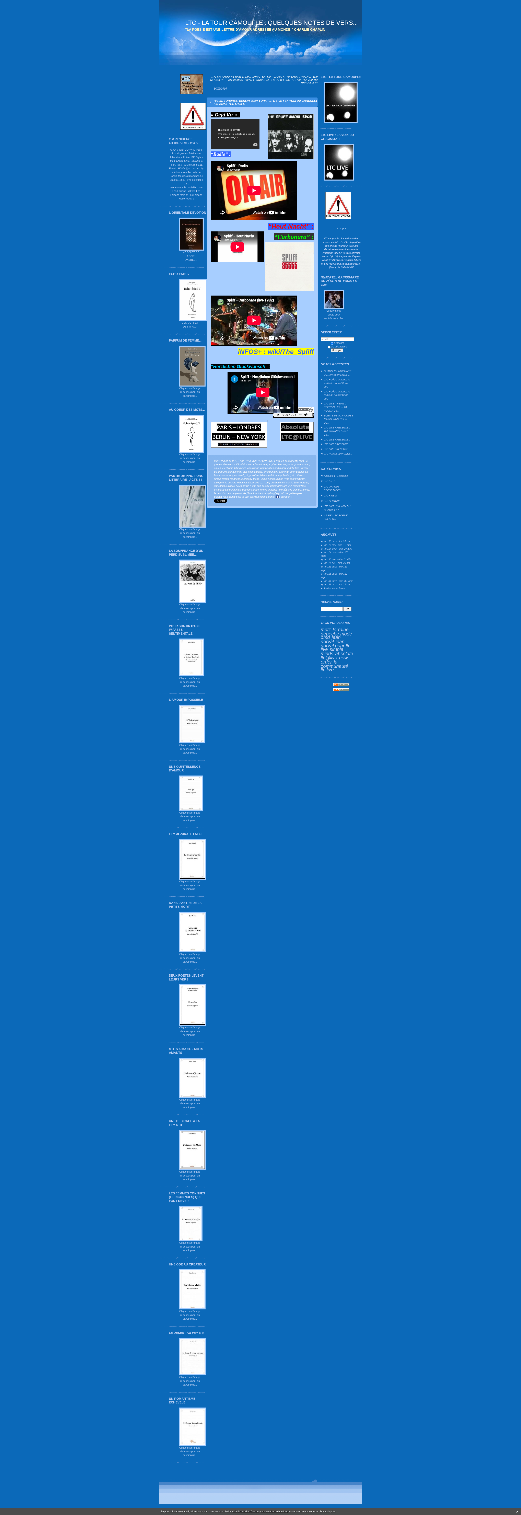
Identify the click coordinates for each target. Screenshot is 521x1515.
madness (235, 479)
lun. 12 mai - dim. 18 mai (337, 545)
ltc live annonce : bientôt (273, 489)
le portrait (230, 482)
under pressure (278, 486)
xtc (293, 475)
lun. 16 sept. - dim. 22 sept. (334, 575)
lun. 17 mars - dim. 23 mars (334, 554)
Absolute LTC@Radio (336, 475)
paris (271, 496)
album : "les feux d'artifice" (290, 479)
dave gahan (294, 464)
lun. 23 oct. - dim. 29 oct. (337, 584)
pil (247, 475)
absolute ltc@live (337, 656)
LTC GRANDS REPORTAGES (332, 488)
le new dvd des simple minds (230, 493)
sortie (306, 489)
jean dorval (331, 639)
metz (326, 629)
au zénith (239, 475)
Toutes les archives (334, 588)
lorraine (341, 629)
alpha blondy (235, 471)
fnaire (256, 479)
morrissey (246, 479)
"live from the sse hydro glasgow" (265, 493)
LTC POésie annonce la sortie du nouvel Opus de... (337, 383)
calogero (219, 482)
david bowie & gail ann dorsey (252, 486)
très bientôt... (295, 489)
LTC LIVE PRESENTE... (337, 439)
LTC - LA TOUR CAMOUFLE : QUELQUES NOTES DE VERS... (271, 22)
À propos (341, 228)
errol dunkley (271, 471)
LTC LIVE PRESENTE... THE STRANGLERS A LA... (337, 431)
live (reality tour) (297, 486)
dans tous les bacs (224, 486)
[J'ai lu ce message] (517, 1511)
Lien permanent (288, 461)
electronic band (258, 496)
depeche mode (336, 633)
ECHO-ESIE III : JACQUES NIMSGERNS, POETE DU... (338, 419)
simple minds (332, 651)
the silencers (279, 464)
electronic (227, 468)
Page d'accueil (235, 80)
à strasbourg (226, 475)
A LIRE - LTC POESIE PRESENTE (336, 517)
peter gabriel (297, 471)
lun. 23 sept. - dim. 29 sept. (334, 568)
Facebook (284, 496)
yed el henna (268, 479)
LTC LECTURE (332, 501)
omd (325, 637)
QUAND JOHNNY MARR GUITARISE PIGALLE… (337, 373)
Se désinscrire (339, 346)
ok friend (284, 471)
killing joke (240, 468)
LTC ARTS (329, 481)
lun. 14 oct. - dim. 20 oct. (337, 563)
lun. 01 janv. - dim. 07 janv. (338, 581)
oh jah (217, 468)
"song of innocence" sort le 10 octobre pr (286, 482)
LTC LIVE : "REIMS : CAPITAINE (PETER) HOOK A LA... (335, 407)
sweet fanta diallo (252, 471)
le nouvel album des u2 (250, 482)
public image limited (279, 475)
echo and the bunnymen (227, 489)
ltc (270, 464)
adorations (253, 468)
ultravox (300, 475)
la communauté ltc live (334, 665)
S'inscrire (339, 343)
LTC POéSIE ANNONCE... (338, 453)
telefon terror (247, 464)
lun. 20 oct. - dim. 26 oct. (337, 541)
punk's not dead (258, 475)
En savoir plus (327, 1511)
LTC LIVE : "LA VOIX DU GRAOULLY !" (337, 508)
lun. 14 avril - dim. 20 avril (338, 548)
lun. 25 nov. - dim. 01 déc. (338, 559)
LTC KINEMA (331, 495)
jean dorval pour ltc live (335, 645)
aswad (305, 464)
